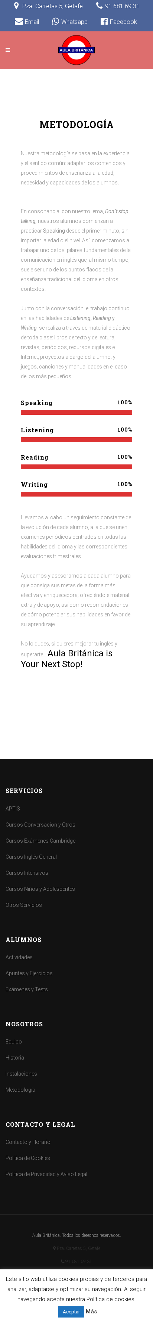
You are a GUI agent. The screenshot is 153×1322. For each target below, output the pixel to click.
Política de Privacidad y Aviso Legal (46, 1174)
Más (91, 1311)
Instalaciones (21, 1074)
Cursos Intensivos (27, 873)
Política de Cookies (28, 1158)
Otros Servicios (24, 905)
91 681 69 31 (78, 1261)
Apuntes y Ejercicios (29, 973)
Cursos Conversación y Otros (40, 825)
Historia (15, 1058)
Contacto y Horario (28, 1142)
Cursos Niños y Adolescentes (40, 889)
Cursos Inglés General (31, 857)
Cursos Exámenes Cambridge (40, 841)
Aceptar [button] (71, 1312)
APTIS (13, 809)
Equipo (14, 1042)
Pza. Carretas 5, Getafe (78, 1248)
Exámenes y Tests (27, 989)
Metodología (20, 1090)
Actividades (19, 957)
